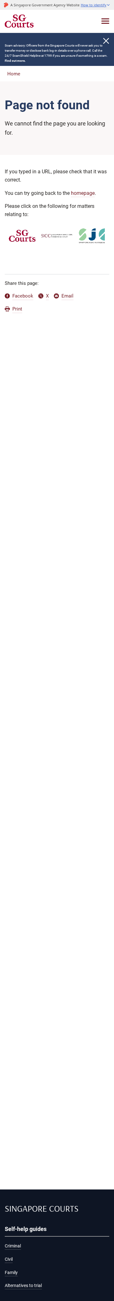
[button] (95, 5)
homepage (83, 193)
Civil (9, 1259)
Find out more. (15, 60)
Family (11, 1272)
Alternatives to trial (23, 1285)
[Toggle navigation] (105, 21)
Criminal (13, 1246)
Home (13, 74)
